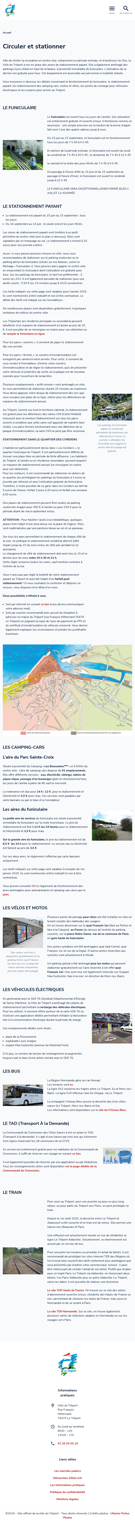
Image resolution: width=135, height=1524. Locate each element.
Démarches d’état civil (67, 1478)
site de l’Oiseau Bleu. (112, 1110)
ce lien (45, 604)
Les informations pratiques (67, 1485)
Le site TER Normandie (62, 1311)
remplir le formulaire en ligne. (26, 334)
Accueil (7, 32)
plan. (6, 894)
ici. (71, 1085)
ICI (34, 886)
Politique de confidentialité (67, 1492)
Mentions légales (67, 1499)
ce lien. (76, 1154)
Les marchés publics (67, 1471)
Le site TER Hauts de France (65, 1290)
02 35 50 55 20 (68, 1443)
